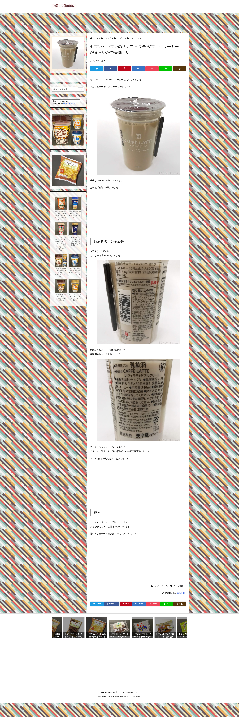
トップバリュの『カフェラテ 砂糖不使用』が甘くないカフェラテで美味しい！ (74, 272)
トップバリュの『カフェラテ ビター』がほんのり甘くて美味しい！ (61, 297)
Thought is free (134, 696)
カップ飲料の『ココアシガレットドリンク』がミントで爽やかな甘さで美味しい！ (74, 241)
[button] (56, 167)
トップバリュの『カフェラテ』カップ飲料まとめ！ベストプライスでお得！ (60, 272)
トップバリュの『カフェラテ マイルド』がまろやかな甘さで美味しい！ (74, 297)
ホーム (95, 38)
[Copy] (179, 68)
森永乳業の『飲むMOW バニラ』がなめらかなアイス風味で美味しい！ (75, 214)
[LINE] (165, 68)
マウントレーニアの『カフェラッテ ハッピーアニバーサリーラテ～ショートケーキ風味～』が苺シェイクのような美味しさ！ (60, 244)
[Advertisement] (119, 21)
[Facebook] (110, 68)
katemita (181, 593)
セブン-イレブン (136, 38)
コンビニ (120, 38)
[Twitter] (96, 68)
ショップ (107, 38)
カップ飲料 (178, 586)
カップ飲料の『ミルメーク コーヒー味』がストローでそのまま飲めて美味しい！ (61, 215)
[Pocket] (152, 68)
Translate (73, 103)
